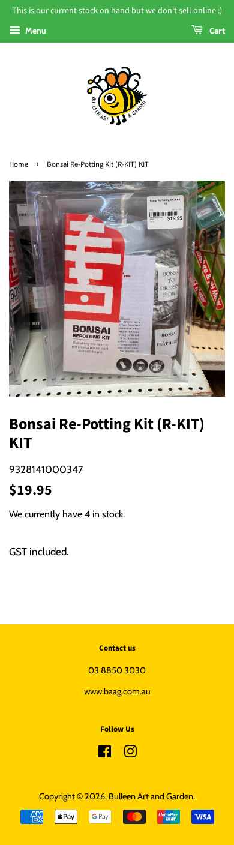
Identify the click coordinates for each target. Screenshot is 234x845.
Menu (34, 30)
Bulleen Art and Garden (151, 796)
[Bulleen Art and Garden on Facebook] (105, 753)
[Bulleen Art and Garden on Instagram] (130, 753)
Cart (216, 31)
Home (18, 164)
